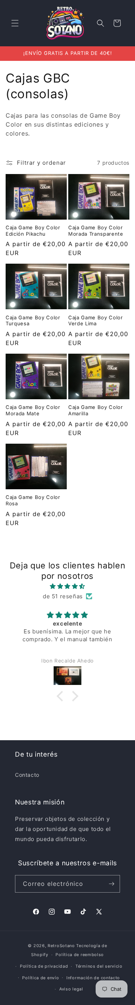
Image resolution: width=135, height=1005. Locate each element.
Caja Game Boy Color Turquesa (33, 320)
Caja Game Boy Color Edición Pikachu (33, 230)
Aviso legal (71, 989)
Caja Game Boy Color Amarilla (95, 410)
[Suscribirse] (111, 884)
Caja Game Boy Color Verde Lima (95, 320)
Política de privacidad (44, 966)
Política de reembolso (80, 954)
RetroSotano (61, 945)
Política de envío (40, 977)
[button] (15, 23)
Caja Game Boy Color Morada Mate (33, 410)
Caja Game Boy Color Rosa (33, 500)
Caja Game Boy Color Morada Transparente (95, 230)
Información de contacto (93, 977)
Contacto (27, 775)
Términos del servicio (99, 966)
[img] (67, 586)
